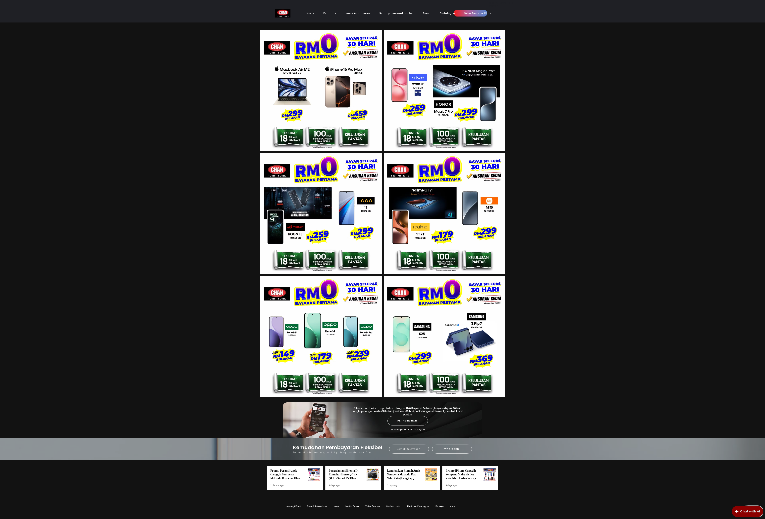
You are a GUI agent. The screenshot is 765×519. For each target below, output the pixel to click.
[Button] (310, 29)
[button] (330, 13)
